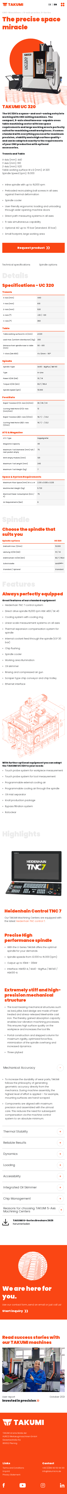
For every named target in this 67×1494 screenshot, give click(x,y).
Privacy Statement (11, 1474)
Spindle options (48, 264)
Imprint (6, 1471)
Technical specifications (16, 264)
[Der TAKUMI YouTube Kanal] (23, 1485)
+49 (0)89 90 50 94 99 (53, 1467)
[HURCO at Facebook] (4, 1485)
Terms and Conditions (13, 1467)
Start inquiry (12, 1311)
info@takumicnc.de (51, 1471)
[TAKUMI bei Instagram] (43, 1485)
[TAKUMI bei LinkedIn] (62, 1485)
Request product (31, 248)
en (55, 4)
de (49, 4)
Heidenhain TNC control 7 (30, 921)
